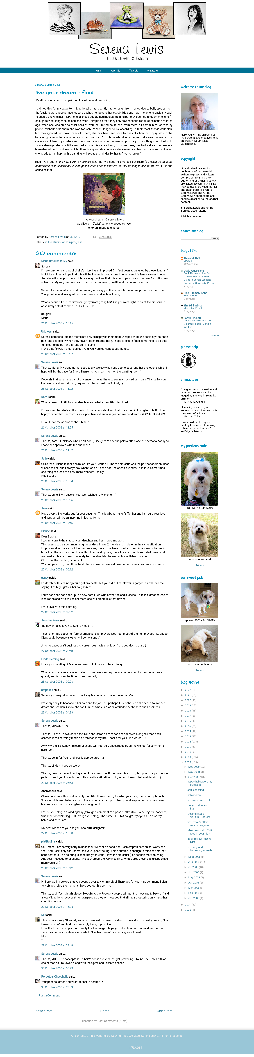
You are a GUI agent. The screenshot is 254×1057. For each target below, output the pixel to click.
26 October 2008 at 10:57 (57, 354)
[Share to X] (105, 237)
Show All (215, 335)
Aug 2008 (194, 861)
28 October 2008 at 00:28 (57, 681)
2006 (188, 909)
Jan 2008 (194, 898)
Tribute (200, 565)
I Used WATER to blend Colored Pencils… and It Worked (197, 323)
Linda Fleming (50, 659)
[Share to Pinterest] (110, 237)
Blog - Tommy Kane (195, 292)
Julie (44, 458)
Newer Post (44, 1011)
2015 (188, 726)
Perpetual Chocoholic (54, 976)
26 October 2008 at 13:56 (57, 500)
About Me (115, 70)
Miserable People (193, 308)
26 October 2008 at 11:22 (57, 388)
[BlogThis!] (103, 237)
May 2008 (194, 877)
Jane (44, 508)
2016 (188, 720)
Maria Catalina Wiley (54, 261)
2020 (188, 700)
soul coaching (195, 789)
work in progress (72, 242)
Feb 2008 (194, 892)
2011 (188, 746)
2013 (188, 736)
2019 (188, 705)
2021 (188, 695)
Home (98, 70)
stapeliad (47, 690)
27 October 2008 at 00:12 (57, 569)
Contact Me (152, 70)
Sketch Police (191, 295)
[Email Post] (94, 236)
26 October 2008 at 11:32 (57, 450)
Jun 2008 (194, 872)
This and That (192, 258)
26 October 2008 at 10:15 (57, 323)
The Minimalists (193, 305)
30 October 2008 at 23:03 (57, 987)
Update (188, 260)
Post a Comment (49, 995)
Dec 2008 (194, 766)
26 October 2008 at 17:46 (57, 523)
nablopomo (194, 795)
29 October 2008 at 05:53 (57, 782)
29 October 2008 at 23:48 (57, 945)
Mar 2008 (194, 887)
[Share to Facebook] (108, 237)
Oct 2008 (194, 777)
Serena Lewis (49, 362)
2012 (188, 741)
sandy (45, 577)
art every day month (199, 800)
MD (43, 915)
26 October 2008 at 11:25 (57, 427)
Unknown (46, 331)
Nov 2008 (194, 771)
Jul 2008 (193, 867)
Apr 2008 (194, 882)
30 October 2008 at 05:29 (57, 968)
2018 (188, 710)
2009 (188, 757)
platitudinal (48, 841)
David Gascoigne (194, 270)
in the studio (53, 242)
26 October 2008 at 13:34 (57, 481)
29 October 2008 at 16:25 (57, 906)
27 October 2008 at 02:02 (57, 612)
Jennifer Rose (50, 620)
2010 (188, 751)
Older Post (164, 1011)
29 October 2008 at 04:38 (57, 712)
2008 (188, 762)
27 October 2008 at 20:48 (57, 651)
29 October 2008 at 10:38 (57, 833)
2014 (188, 731)
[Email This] (100, 237)
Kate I (45, 397)
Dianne (45, 531)
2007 (188, 904)
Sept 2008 (194, 856)
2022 (188, 689)
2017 (188, 715)
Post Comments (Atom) (112, 1021)
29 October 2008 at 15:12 (57, 868)
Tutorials (133, 70)
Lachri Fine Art (192, 317)
